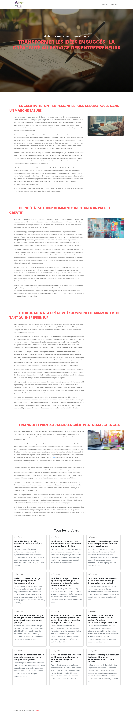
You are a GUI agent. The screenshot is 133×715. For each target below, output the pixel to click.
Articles (113, 4)
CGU (37, 710)
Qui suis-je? (103, 4)
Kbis (53, 457)
